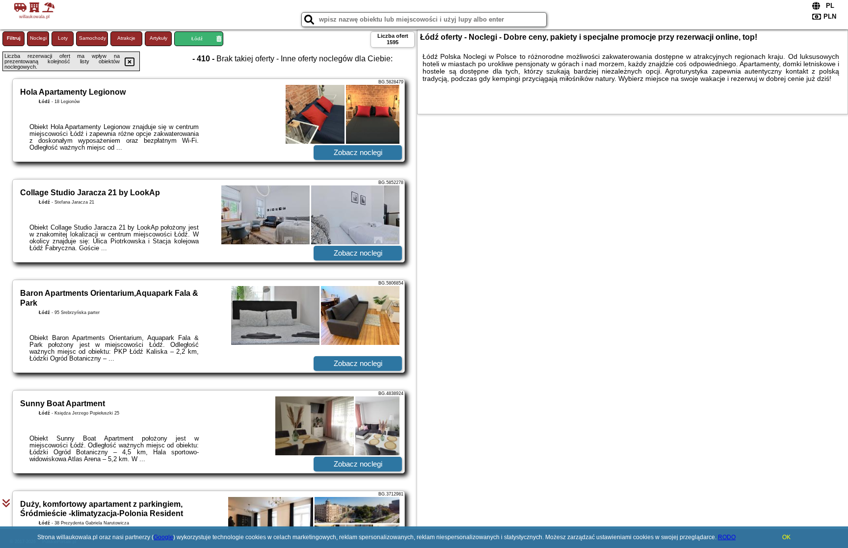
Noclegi (38, 38)
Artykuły (158, 38)
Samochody (92, 38)
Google (163, 537)
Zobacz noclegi (358, 152)
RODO (727, 537)
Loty (63, 38)
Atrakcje (126, 38)
